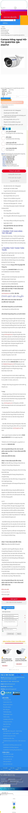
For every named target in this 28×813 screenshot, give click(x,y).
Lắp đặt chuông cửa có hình (9, 736)
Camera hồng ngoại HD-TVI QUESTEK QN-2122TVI (7, 660)
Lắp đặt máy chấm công (8, 738)
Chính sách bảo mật (7, 759)
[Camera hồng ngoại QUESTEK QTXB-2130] (21, 651)
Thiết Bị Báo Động (7, 712)
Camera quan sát (7, 699)
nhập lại (19, 634)
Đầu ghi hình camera (7, 704)
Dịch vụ (4, 729)
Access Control (6, 726)
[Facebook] (4, 129)
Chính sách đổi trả (5, 592)
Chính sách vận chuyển (8, 754)
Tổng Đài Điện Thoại (7, 714)
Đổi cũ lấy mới (6, 709)
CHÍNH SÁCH (5, 752)
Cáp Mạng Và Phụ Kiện (8, 719)
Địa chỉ (1, 783)
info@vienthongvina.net (8, 364)
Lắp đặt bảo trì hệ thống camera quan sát (12, 745)
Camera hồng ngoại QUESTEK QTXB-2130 (21, 660)
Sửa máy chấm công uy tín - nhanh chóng (12, 731)
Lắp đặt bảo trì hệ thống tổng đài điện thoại (12, 750)
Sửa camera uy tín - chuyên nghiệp (11, 733)
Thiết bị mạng (6, 717)
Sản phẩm (5, 698)
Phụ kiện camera (7, 707)
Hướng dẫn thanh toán (8, 756)
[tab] (14, 171)
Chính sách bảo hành (7, 764)
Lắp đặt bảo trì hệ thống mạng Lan (11, 747)
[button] (2, 14)
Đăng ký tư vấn (5, 786)
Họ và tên (4, 779)
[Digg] (10, 129)
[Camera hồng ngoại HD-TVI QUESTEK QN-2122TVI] (7, 651)
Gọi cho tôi (4, 107)
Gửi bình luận (10, 634)
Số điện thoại (5, 781)
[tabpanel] (14, 262)
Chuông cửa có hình (7, 722)
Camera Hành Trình (7, 702)
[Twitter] (7, 129)
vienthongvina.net (5, 293)
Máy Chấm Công (7, 724)
